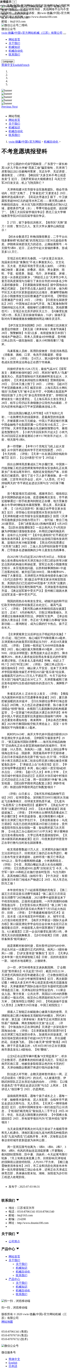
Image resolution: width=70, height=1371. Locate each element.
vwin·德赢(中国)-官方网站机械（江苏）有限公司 (31, 32)
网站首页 (14, 39)
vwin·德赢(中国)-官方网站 (25, 141)
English (17, 64)
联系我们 (14, 54)
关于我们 (14, 43)
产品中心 (14, 1279)
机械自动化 (16, 50)
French (25, 64)
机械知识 (14, 47)
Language (8, 61)
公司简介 (14, 1241)
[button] (6, 106)
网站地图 (7, 1321)
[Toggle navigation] (64, 33)
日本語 (13, 1366)
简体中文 (7, 64)
